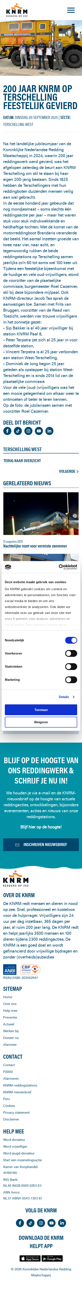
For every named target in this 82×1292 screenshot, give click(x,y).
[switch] (71, 653)
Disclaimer (11, 1119)
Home (7, 997)
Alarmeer (10, 1044)
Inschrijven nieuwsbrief (45, 844)
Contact (9, 1065)
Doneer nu (11, 1037)
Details (64, 697)
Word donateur (14, 1139)
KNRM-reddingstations (20, 1085)
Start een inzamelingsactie (22, 1160)
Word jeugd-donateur (19, 1153)
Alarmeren (11, 1078)
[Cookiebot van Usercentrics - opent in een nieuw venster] (59, 567)
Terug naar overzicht (22, 460)
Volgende (67, 471)
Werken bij (11, 1031)
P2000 (8, 1071)
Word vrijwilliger (15, 1146)
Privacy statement (16, 1112)
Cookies (9, 1105)
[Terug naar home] (16, 10)
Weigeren (41, 722)
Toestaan (41, 710)
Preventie (10, 1017)
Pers (6, 1098)
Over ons (10, 1003)
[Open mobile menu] (71, 10)
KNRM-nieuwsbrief (17, 1092)
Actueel (8, 1024)
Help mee (10, 1010)
